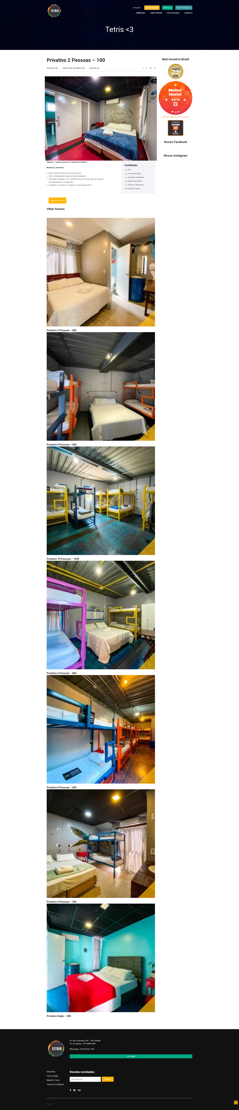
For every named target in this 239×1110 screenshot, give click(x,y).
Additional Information (74, 68)
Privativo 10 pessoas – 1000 (63, 558)
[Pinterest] (150, 68)
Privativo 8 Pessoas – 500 (61, 444)
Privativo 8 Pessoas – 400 (61, 787)
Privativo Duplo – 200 (59, 1016)
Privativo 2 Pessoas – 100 (76, 60)
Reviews (94, 68)
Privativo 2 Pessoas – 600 (61, 330)
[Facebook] (142, 68)
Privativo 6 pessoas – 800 (61, 673)
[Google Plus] (154, 68)
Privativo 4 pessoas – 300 (61, 901)
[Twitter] (146, 68)
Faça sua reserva (57, 200)
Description (52, 68)
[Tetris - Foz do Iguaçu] (62, 11)
